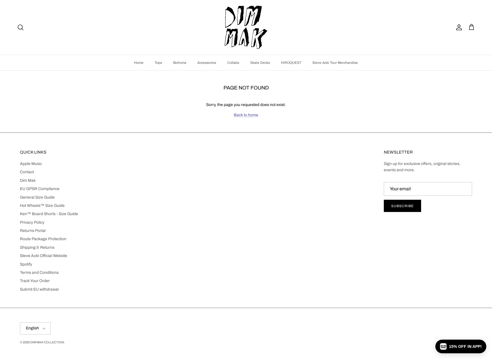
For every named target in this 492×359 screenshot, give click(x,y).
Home (139, 63)
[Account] (457, 27)
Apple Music (31, 164)
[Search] (20, 27)
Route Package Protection (43, 239)
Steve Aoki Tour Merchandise (335, 63)
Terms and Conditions (39, 272)
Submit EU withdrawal (39, 289)
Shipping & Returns (37, 247)
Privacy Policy (32, 222)
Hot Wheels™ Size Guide (42, 205)
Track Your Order (35, 281)
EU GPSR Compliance (40, 189)
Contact (27, 172)
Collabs (233, 63)
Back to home (246, 115)
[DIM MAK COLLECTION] (246, 27)
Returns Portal (33, 231)
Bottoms (179, 63)
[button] (460, 346)
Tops (158, 63)
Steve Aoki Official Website (43, 256)
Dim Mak (28, 180)
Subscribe (402, 206)
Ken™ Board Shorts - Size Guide (49, 214)
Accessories (206, 63)
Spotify (26, 264)
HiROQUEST (291, 63)
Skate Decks (260, 63)
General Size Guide (37, 197)
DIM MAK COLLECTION (47, 342)
